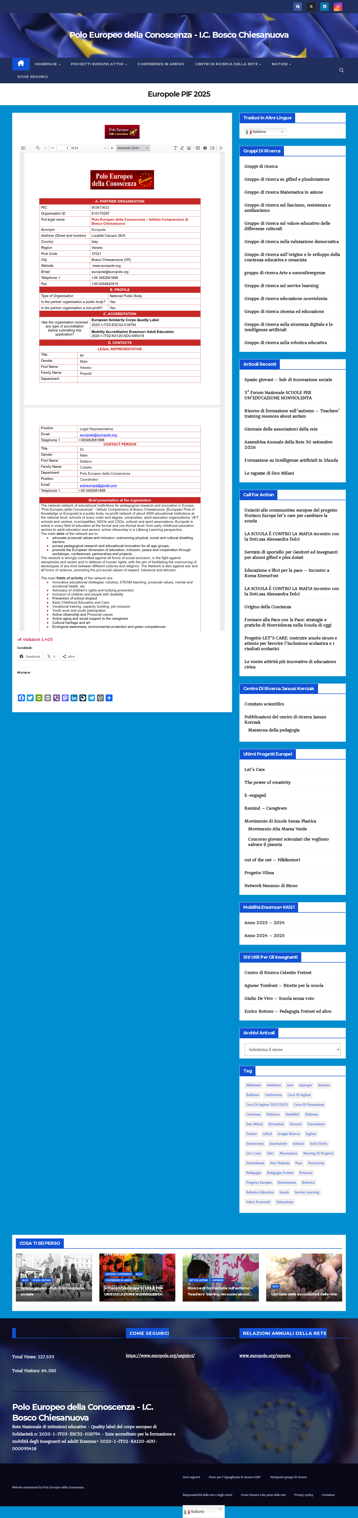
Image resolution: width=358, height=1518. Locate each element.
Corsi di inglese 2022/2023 (267, 1105)
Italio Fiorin (318, 1144)
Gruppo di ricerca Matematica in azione (284, 192)
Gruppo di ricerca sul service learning (282, 285)
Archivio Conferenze (119, 1274)
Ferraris (296, 1124)
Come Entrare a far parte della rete (263, 1495)
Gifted (267, 1134)
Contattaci (328, 1495)
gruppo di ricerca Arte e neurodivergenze (285, 273)
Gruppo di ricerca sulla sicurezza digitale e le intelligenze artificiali (288, 327)
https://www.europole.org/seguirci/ (160, 1355)
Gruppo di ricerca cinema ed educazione (284, 311)
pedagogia (253, 1173)
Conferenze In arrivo (160, 64)
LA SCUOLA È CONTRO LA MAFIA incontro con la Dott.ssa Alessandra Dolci (292, 536)
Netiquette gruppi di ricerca (288, 1477)
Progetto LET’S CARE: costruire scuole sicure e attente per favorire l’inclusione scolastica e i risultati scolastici (291, 643)
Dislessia (311, 1114)
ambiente (274, 1085)
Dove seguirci (33, 77)
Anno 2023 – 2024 (265, 922)
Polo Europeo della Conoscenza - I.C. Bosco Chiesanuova (179, 35)
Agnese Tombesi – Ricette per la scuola (284, 985)
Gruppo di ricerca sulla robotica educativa (286, 342)
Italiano (259, 132)
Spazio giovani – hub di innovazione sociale (288, 379)
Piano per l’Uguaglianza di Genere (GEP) (235, 1477)
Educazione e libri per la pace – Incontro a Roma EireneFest (287, 573)
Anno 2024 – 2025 (264, 935)
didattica (273, 1114)
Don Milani (254, 1124)
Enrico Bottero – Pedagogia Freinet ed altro (288, 1011)
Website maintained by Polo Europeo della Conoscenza (48, 1487)
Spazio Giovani (42, 1280)
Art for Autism (198, 1280)
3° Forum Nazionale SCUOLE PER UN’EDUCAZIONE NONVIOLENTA (278, 395)
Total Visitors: (26, 1370)
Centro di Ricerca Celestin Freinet (278, 972)
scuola (284, 1192)
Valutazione (284, 1202)
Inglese (311, 1134)
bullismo (252, 1095)
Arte (290, 1085)
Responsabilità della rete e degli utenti (207, 1495)
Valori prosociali (258, 1202)
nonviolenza (255, 1163)
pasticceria (316, 1163)
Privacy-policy (303, 1495)
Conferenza (273, 1095)
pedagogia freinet (280, 1173)
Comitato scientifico (264, 704)
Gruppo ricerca (289, 1134)
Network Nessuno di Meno (271, 885)
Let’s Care (255, 769)
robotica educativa (260, 1192)
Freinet (251, 1134)
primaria (305, 1173)
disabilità (292, 1114)
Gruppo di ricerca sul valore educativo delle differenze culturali (287, 226)
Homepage (46, 64)
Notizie (280, 64)
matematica (288, 1153)
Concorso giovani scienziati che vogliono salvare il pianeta (288, 842)
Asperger (305, 1085)
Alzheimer (253, 1085)
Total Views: (25, 1356)
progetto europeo (259, 1183)
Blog (25, 1280)
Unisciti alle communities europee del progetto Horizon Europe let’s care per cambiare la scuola (291, 515)
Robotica (308, 1183)
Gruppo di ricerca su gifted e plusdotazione (287, 179)
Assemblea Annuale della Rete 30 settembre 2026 (288, 444)
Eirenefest (276, 1124)
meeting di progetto (318, 1153)
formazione (316, 1124)
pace (298, 1163)
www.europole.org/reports (265, 1355)
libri (270, 1153)
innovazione (278, 1144)
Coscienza (253, 1114)
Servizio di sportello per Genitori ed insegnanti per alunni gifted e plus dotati (291, 555)
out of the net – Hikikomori (272, 860)
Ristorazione (287, 1183)
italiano (298, 1144)
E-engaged (255, 795)
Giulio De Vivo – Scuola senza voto (279, 998)
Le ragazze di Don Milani (269, 473)
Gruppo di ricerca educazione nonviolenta (286, 298)
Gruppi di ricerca (261, 166)
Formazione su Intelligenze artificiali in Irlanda (291, 460)
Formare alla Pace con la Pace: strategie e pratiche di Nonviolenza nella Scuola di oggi (288, 622)
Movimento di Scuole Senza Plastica (280, 821)
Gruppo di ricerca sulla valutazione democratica (292, 241)
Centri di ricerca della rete (227, 64)
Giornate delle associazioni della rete (281, 429)
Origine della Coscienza (268, 607)
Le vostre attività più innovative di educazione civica (290, 664)
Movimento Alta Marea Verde (277, 829)
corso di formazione (309, 1105)
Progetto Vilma (259, 873)
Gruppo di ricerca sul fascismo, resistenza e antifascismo (287, 208)
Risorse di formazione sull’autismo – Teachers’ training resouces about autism (292, 413)
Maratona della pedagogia (274, 730)
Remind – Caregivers (266, 808)
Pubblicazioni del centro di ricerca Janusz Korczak (285, 719)
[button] (341, 70)
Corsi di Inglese (299, 1095)
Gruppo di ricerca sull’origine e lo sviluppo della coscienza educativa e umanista (292, 257)
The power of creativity (268, 782)
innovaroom (255, 1144)
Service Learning (307, 1192)
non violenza (280, 1163)
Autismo (324, 1085)
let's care (253, 1153)
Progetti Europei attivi (97, 64)
